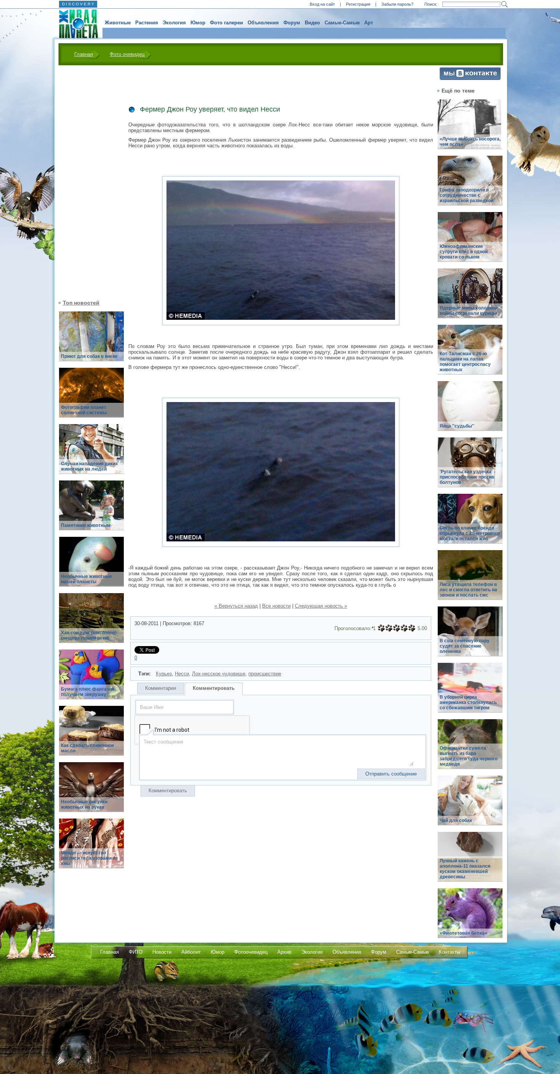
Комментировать (214, 688)
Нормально (396, 628)
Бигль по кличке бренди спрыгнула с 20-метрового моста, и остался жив (470, 533)
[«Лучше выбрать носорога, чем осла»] (470, 128)
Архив (284, 952)
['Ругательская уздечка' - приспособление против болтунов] (470, 466)
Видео (312, 23)
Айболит (191, 952)
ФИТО (135, 952)
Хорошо (404, 628)
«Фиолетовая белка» (463, 933)
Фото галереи (226, 23)
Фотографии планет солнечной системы (84, 410)
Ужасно (381, 628)
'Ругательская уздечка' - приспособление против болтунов (467, 477)
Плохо (389, 628)
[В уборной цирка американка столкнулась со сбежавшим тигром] (470, 692)
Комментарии (160, 688)
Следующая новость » (321, 606)
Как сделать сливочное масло (87, 748)
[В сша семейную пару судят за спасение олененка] (470, 635)
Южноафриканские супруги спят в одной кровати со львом (464, 252)
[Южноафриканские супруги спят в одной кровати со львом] (470, 241)
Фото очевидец (127, 54)
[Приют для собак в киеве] (91, 340)
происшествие (264, 674)
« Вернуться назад (236, 606)
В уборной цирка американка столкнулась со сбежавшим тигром (468, 702)
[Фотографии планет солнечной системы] (91, 397)
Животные (118, 23)
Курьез (164, 674)
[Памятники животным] (91, 509)
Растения (146, 23)
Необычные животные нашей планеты (86, 579)
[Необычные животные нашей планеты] (91, 566)
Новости (161, 952)
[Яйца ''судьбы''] (470, 410)
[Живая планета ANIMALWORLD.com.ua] (75, 24)
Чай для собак (456, 820)
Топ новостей (81, 303)
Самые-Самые (342, 23)
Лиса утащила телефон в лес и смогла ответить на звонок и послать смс (468, 590)
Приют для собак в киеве (89, 356)
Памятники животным (85, 525)
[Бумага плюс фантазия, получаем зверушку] (91, 679)
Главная (83, 54)
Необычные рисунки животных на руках (84, 804)
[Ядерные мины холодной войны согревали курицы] (470, 297)
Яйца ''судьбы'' (457, 426)
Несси (182, 674)
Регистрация (358, 4)
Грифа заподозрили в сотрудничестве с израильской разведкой (466, 195)
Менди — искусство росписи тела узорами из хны (89, 858)
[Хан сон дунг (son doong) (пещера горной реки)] (91, 622)
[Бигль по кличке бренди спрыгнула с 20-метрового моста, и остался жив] (470, 523)
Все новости (276, 606)
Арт (368, 23)
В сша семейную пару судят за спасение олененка (465, 646)
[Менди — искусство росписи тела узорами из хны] (91, 848)
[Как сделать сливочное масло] (91, 735)
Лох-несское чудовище (218, 674)
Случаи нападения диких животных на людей (89, 466)
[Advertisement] (86, 181)
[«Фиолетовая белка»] (470, 917)
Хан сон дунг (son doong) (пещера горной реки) (89, 635)
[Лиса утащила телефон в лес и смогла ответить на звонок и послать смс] (470, 579)
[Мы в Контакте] (470, 78)
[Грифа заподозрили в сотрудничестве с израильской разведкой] (470, 185)
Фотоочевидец (250, 952)
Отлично (412, 628)
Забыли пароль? (397, 4)
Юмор (197, 23)
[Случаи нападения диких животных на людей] (91, 453)
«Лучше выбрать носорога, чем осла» (470, 141)
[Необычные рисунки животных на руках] (91, 791)
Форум (291, 23)
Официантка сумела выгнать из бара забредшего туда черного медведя (469, 756)
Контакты (449, 952)
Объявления (263, 23)
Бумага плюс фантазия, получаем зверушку (88, 691)
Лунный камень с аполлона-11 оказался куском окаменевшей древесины (465, 868)
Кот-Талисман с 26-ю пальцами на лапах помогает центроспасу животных (465, 361)
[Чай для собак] (470, 805)
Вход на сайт (322, 4)
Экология (174, 23)
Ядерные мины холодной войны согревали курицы (469, 310)
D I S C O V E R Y (78, 4)
